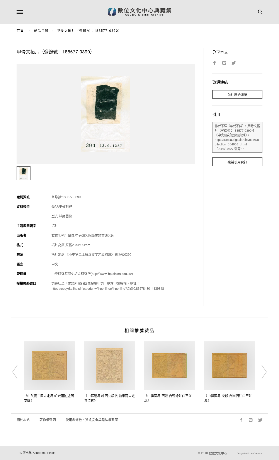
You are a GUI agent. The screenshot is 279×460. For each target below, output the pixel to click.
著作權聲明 (47, 419)
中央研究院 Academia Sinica (36, 452)
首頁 (20, 30)
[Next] (260, 372)
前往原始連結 (237, 94)
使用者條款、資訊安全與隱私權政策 (92, 419)
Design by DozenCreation (249, 453)
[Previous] (19, 372)
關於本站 (23, 419)
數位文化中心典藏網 (139, 12)
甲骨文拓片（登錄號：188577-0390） (89, 30)
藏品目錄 (41, 30)
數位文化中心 (218, 453)
